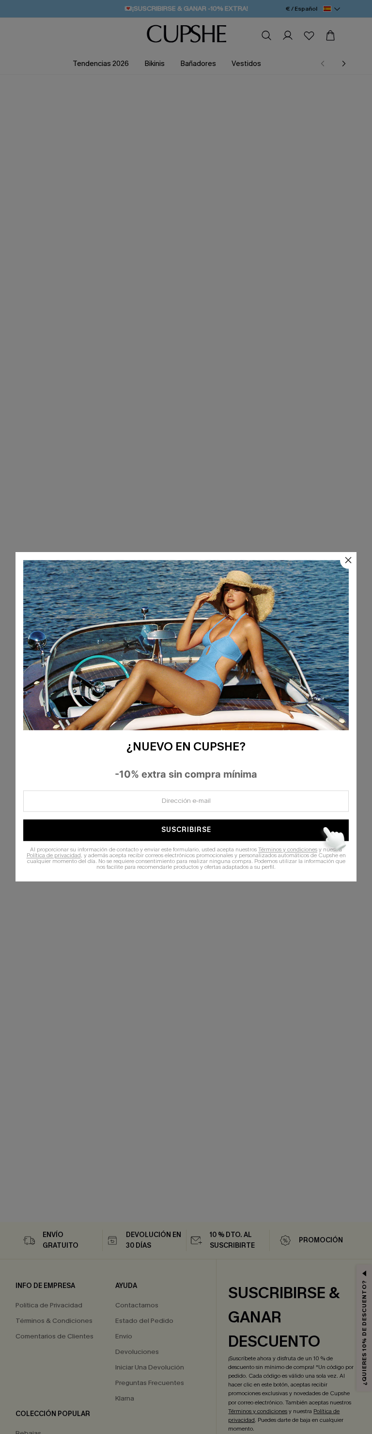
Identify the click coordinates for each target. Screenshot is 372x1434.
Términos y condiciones (287, 850)
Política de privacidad (54, 856)
